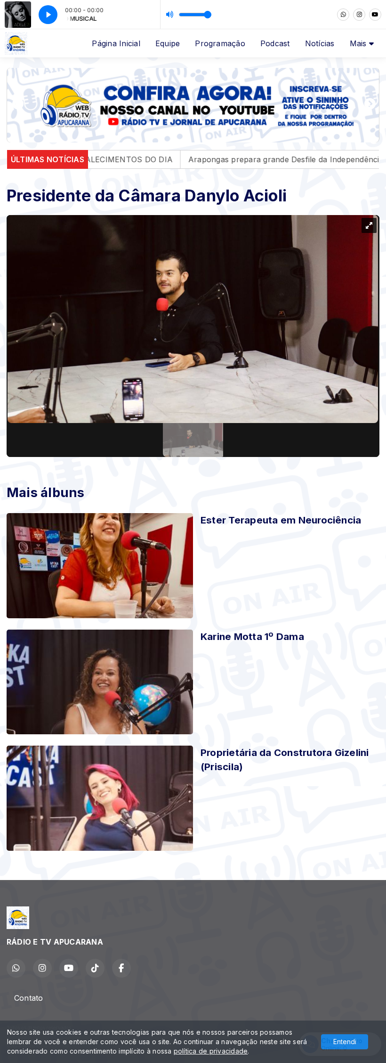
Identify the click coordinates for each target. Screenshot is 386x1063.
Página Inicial (116, 43)
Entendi (344, 1042)
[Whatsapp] (343, 14)
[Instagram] (359, 14)
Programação (220, 43)
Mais (359, 43)
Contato (28, 998)
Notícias (320, 43)
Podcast (275, 43)
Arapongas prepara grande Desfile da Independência (239, 159)
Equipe (167, 43)
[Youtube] (375, 14)
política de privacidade (211, 1051)
